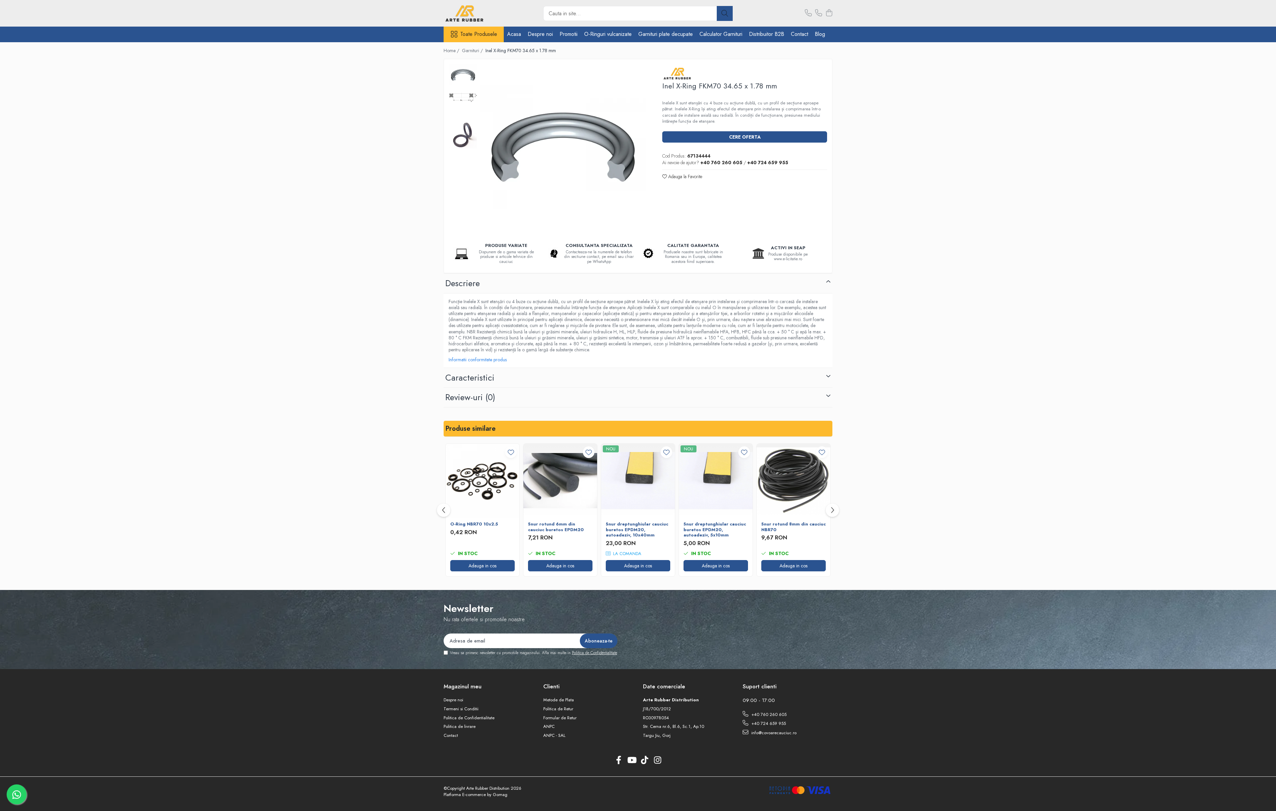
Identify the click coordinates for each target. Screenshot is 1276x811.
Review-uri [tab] (470, 397)
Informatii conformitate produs (478, 360)
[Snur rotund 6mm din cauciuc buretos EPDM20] (560, 481)
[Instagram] (657, 760)
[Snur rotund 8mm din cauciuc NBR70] (793, 481)
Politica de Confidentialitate (594, 653)
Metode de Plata (558, 700)
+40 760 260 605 (768, 714)
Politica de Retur (558, 709)
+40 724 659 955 (768, 723)
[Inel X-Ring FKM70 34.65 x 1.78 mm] (563, 147)
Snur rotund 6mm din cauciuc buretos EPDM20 (556, 527)
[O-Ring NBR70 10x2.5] (482, 481)
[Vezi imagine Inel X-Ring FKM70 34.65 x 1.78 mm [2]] (463, 135)
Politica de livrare (460, 727)
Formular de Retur (560, 718)
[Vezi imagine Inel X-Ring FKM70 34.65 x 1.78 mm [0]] (463, 74)
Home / (452, 50)
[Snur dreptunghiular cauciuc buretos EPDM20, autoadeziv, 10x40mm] (638, 481)
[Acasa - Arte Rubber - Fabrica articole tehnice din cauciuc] (477, 13)
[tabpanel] (563, 147)
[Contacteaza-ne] (808, 13)
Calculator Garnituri (720, 34)
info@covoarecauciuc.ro (773, 733)
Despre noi (540, 34)
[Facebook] (618, 760)
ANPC (549, 727)
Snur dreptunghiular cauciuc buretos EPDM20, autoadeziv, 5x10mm (715, 529)
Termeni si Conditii (461, 709)
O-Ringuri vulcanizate (608, 34)
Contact (799, 34)
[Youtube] (631, 760)
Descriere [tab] (462, 283)
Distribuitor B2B (766, 34)
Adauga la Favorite (684, 176)
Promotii (569, 34)
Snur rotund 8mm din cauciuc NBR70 (793, 527)
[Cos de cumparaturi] (828, 13)
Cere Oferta (745, 137)
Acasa (514, 34)
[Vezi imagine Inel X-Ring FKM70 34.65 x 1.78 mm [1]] (463, 97)
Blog (820, 34)
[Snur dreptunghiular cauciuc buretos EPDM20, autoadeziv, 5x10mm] (716, 481)
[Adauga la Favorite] (511, 452)
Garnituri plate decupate (665, 34)
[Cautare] (725, 13)
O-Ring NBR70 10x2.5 (474, 524)
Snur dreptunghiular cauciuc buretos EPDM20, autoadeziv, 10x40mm (637, 529)
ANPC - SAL (554, 736)
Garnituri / (473, 50)
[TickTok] (644, 760)
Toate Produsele (478, 34)
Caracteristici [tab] (469, 377)
